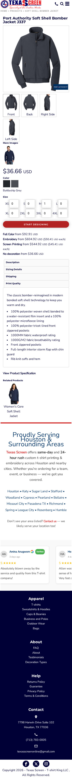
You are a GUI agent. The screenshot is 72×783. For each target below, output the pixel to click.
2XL (22, 213)
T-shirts (36, 604)
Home (4, 11)
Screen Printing (12, 244)
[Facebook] (26, 764)
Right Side (48, 114)
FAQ (36, 648)
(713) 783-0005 (36, 740)
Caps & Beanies (36, 614)
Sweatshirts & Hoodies (36, 609)
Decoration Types (36, 662)
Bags (36, 628)
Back (29, 114)
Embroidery (10, 239)
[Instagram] (46, 764)
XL (7, 213)
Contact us (50, 521)
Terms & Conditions (36, 696)
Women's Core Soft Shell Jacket (14, 411)
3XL (39, 213)
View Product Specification (19, 373)
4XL (55, 213)
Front (11, 114)
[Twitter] (36, 764)
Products (16, 11)
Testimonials (36, 657)
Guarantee (36, 686)
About (36, 653)
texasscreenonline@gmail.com (36, 751)
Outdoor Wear (36, 623)
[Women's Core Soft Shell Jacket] (14, 393)
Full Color (8, 234)
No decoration (11, 254)
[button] (62, 4)
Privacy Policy (36, 691)
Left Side (11, 139)
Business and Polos (36, 619)
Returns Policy (36, 682)
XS (7, 204)
